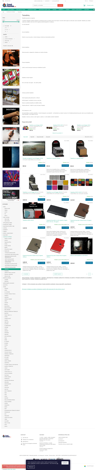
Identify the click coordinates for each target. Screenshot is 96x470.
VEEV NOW (7, 221)
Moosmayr (8, 40)
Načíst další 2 (57, 274)
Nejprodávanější (40, 136)
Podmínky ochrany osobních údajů (65, 444)
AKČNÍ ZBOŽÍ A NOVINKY (8, 283)
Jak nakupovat (55, 1)
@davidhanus (25, 441)
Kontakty (46, 455)
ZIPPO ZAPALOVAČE (9, 259)
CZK (86, 1)
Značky (4, 286)
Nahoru (26, 274)
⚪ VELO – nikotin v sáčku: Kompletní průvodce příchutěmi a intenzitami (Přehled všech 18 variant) (47, 439)
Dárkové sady (7, 276)
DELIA (6, 215)
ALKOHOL (5, 285)
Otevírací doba (52, 455)
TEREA (6, 210)
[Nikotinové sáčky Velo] (44, 459)
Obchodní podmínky (62, 442)
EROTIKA (6, 281)
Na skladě (8, 25)
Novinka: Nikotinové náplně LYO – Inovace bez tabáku (46, 449)
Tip (6, 31)
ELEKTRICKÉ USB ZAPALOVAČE (11, 254)
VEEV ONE (7, 219)
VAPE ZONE (58, 455)
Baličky (6, 247)
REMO (7, 42)
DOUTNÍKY (5, 235)
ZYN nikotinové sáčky (7, 222)
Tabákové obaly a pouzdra (10, 272)
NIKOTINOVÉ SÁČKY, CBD (8, 226)
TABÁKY (5, 231)
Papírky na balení (8, 238)
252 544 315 (25, 437)
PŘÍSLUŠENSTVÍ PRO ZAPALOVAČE (9, 261)
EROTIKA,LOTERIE (7, 278)
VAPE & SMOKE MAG (38, 1)
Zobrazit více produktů (57, 133)
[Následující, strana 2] (89, 274)
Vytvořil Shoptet (90, 466)
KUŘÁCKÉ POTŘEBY (7, 236)
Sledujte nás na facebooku (28, 439)
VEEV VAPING (6, 217)
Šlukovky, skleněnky (9, 274)
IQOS (4, 206)
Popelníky (7, 271)
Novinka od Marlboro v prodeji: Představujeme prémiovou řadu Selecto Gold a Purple (48, 444)
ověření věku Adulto (11, 469)
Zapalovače (7, 251)
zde (57, 463)
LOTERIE (6, 279)
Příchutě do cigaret (8, 249)
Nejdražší (32, 136)
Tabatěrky (7, 269)
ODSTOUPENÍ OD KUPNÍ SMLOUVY (69, 455)
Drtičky (6, 244)
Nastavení (31, 467)
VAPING (5, 228)
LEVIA (6, 212)
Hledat (60, 5)
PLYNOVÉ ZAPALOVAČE (10, 252)
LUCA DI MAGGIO (9, 38)
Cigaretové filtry (8, 242)
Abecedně (48, 136)
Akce (6, 27)
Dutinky (6, 240)
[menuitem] (3, 10)
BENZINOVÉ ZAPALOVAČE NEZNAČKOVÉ (10, 257)
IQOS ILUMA (7, 208)
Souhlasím (65, 463)
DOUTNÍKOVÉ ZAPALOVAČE (11, 265)
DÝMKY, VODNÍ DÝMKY (8, 233)
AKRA (7, 37)
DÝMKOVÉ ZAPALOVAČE (10, 267)
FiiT (5, 213)
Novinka (7, 29)
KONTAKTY (47, 1)
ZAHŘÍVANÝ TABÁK (7, 224)
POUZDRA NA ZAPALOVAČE (11, 263)
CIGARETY (5, 229)
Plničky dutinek (8, 245)
